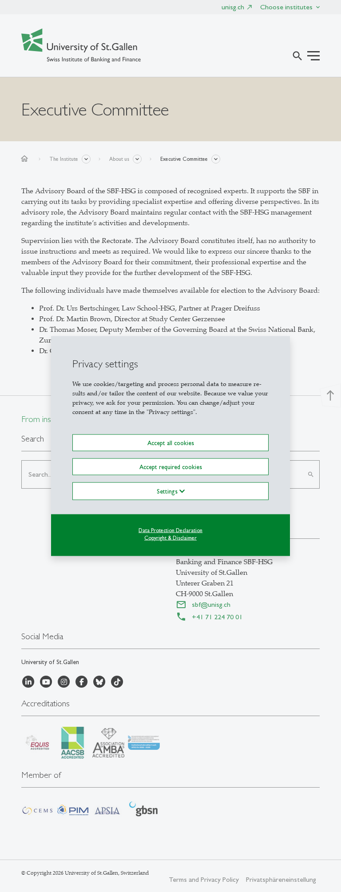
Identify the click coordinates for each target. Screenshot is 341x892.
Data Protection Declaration (170, 530)
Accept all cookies (170, 442)
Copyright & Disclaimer (170, 538)
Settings (168, 491)
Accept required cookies (170, 466)
